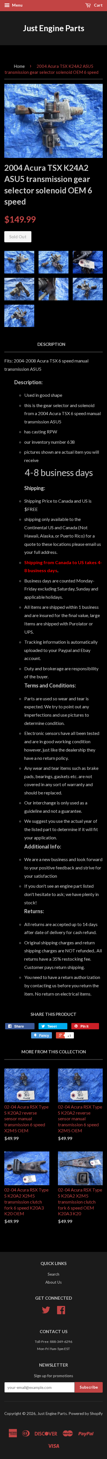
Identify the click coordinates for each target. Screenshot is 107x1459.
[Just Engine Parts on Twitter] (46, 1312)
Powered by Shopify (85, 1413)
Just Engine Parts (53, 28)
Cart (98, 5)
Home (19, 66)
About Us (53, 1282)
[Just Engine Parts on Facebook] (61, 1312)
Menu (17, 5)
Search (53, 1274)
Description (51, 344)
